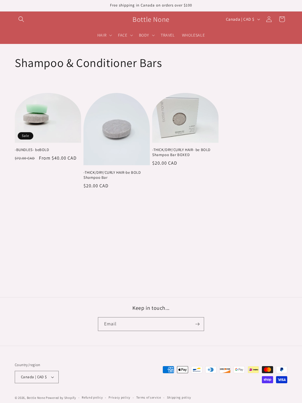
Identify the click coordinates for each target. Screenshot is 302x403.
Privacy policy (119, 397)
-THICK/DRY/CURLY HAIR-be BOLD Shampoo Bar (112, 175)
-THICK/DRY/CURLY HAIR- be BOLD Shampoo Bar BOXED (181, 152)
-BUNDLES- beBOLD (32, 150)
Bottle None (36, 398)
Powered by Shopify (61, 398)
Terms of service (148, 397)
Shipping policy (179, 397)
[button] (21, 19)
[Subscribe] (197, 324)
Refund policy (92, 397)
